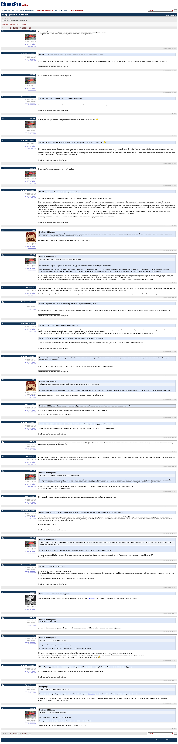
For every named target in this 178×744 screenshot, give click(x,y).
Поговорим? (14, 24)
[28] (23, 28)
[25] (14, 28)
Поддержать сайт (77, 10)
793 (3, 302)
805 (3, 565)
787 (3, 140)
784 (3, 74)
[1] (10, 28)
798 (3, 422)
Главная (5, 24)
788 (3, 168)
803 (3, 510)
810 (3, 685)
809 (3, 665)
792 (3, 287)
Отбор (24, 24)
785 (3, 96)
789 (3, 190)
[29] (25, 28)
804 (3, 538)
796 (3, 379)
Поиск (66, 10)
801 (3, 471)
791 (3, 255)
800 (3, 456)
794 (3, 323)
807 (3, 618)
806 (3, 592)
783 (3, 53)
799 (3, 442)
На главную (6, 10)
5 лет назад (91, 598)
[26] (17, 28)
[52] (30, 28)
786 (3, 118)
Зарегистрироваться (26, 10)
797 (3, 404)
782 (3, 31)
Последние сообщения (44, 10)
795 (3, 356)
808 (3, 636)
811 (3, 708)
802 (3, 496)
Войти (14, 10)
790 (3, 230)
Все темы (58, 10)
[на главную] (14, 6)
